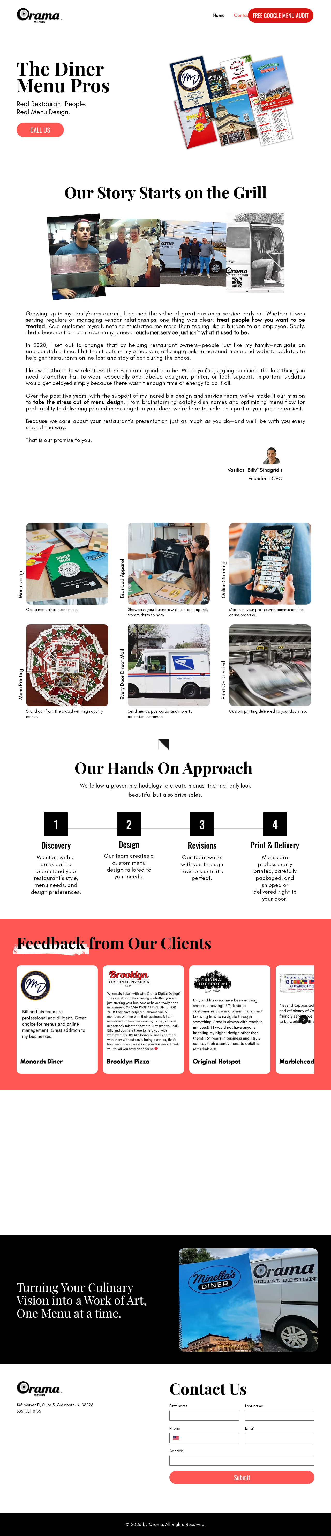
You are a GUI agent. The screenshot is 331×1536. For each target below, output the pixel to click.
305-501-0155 (29, 1411)
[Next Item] (303, 1019)
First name (178, 1405)
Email (249, 1428)
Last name (254, 1405)
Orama (156, 1524)
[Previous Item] (27, 1019)
